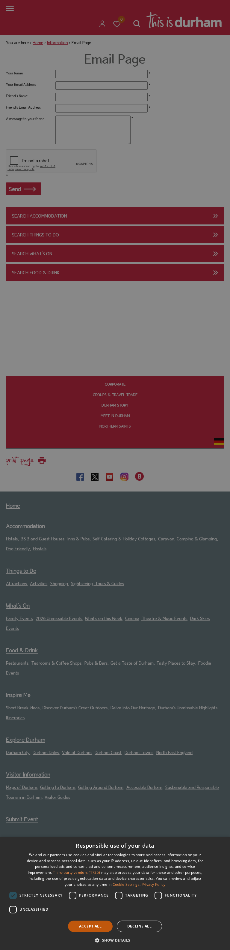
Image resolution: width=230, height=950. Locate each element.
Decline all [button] (139, 926)
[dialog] (115, 893)
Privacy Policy (153, 884)
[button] (114, 939)
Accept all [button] (90, 926)
